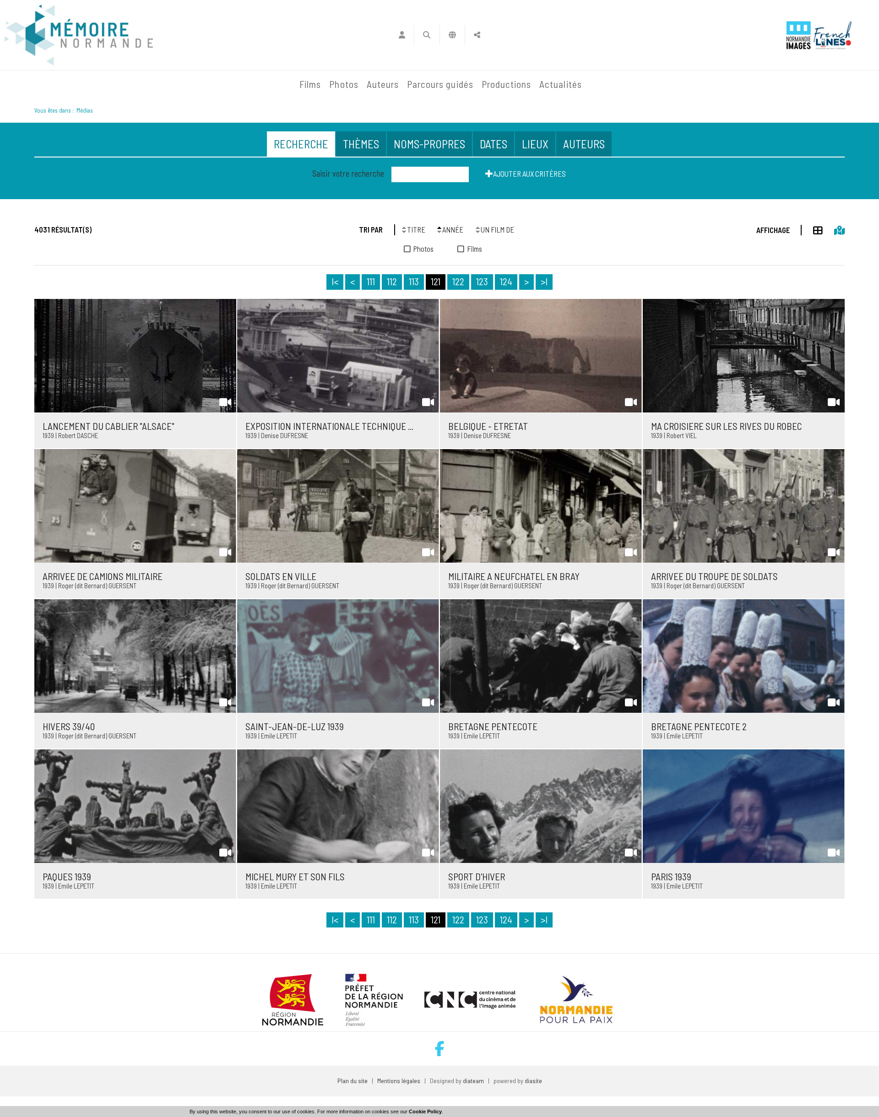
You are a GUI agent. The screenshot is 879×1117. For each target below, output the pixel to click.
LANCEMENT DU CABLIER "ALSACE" (108, 426)
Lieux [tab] (535, 144)
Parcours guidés (440, 84)
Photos (343, 84)
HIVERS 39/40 (69, 726)
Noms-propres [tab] (429, 144)
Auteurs (383, 84)
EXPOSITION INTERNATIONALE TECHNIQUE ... (329, 426)
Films (310, 84)
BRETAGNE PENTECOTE (492, 726)
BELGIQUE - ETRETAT (488, 426)
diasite (533, 1080)
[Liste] (812, 228)
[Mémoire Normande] (196, 84)
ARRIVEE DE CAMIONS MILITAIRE (103, 576)
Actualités (560, 84)
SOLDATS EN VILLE (280, 576)
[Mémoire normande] (79, 35)
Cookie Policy (425, 1111)
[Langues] (452, 34)
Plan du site (352, 1080)
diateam (473, 1080)
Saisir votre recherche (348, 173)
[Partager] (477, 34)
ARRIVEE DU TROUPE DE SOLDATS (714, 576)
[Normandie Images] (799, 35)
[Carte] (834, 228)
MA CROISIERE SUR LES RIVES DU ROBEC (726, 426)
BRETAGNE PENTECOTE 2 (699, 726)
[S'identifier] (402, 34)
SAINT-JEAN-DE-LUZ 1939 (294, 726)
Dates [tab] (493, 144)
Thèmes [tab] (361, 144)
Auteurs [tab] (584, 144)
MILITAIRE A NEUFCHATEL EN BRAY (514, 576)
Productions (507, 84)
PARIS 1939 (671, 876)
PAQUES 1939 (67, 876)
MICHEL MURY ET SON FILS (295, 876)
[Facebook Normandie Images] (440, 1048)
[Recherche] (427, 34)
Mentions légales (398, 1080)
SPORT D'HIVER (476, 876)
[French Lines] (833, 35)
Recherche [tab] (301, 144)
